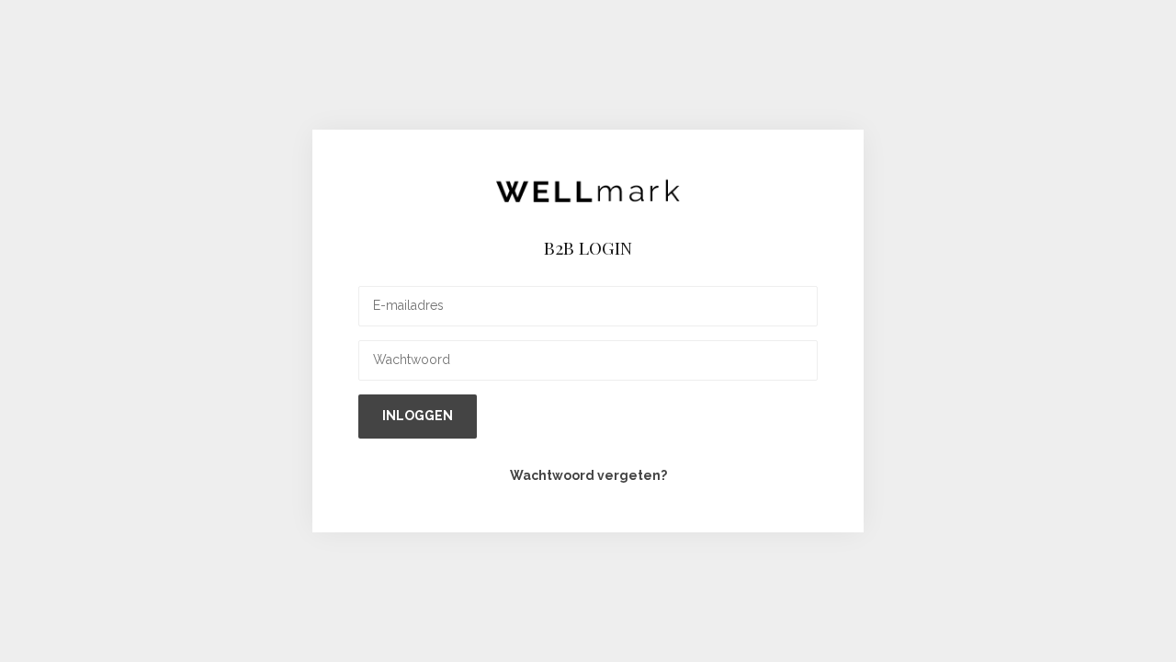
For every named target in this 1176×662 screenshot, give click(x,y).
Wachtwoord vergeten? (588, 475)
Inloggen (417, 415)
